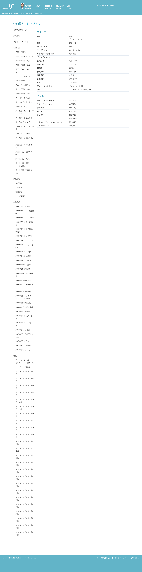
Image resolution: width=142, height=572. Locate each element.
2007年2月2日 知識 (22, 330)
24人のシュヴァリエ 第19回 (24, 505)
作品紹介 (28, 8)
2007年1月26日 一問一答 (23, 324)
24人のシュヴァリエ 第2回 (24, 380)
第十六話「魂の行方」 (23, 122)
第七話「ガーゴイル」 (23, 81)
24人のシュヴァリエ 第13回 (24, 463)
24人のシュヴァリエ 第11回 (24, 450)
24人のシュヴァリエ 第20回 (24, 512)
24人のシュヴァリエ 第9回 (24, 435)
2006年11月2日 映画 (23, 280)
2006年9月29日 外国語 (23, 260)
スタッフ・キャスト (36, 13)
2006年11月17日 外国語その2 (24, 286)
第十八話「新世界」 (22, 133)
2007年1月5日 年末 (22, 312)
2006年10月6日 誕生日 (23, 265)
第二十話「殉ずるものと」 (23, 146)
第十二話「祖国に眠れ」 (24, 102)
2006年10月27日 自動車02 (24, 274)
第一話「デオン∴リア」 (24, 56)
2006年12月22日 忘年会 (24, 307)
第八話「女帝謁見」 (22, 85)
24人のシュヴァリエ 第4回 (24, 394)
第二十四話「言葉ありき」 (23, 171)
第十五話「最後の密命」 (24, 118)
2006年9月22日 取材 (23, 256)
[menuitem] (27, 6)
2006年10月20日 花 (22, 269)
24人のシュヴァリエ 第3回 (24, 387)
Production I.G (7, 9)
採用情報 (48, 8)
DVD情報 (18, 183)
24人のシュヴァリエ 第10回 (24, 442)
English (112, 5)
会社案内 (58, 8)
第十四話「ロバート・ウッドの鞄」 (24, 112)
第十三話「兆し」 (22, 107)
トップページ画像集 (22, 367)
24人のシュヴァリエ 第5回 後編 (24, 407)
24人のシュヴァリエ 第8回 (24, 429)
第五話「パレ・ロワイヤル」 (24, 70)
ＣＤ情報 (18, 187)
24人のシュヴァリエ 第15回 (24, 477)
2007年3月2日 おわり (23, 350)
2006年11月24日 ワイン (24, 292)
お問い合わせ (135, 558)
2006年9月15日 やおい (23, 252)
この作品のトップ (20, 30)
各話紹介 (16, 48)
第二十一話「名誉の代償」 (23, 153)
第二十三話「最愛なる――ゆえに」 (23, 164)
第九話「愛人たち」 (22, 89)
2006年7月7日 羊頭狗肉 (24, 206)
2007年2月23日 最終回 (23, 345)
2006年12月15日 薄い (23, 303)
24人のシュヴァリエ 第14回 (24, 470)
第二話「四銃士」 (22, 52)
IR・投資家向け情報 (102, 5)
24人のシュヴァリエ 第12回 (24, 456)
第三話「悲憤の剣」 (22, 61)
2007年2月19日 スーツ (23, 341)
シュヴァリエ (24, 13)
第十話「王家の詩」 (22, 94)
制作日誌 (16, 202)
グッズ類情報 (20, 196)
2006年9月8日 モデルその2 (24, 246)
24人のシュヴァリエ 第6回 (24, 415)
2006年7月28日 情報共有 (24, 223)
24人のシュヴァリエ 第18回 (24, 498)
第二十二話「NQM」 (23, 159)
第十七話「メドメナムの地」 (24, 128)
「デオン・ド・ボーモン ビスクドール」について (24, 361)
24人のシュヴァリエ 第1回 (24, 373)
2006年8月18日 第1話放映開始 (24, 230)
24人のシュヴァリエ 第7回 (24, 422)
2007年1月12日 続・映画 (23, 317)
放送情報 (16, 36)
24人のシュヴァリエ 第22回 (24, 526)
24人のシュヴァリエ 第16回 (24, 484)
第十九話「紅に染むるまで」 (24, 139)
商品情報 (16, 179)
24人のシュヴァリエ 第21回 (24, 519)
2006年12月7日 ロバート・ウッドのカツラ (23, 297)
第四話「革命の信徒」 (23, 65)
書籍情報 (18, 192)
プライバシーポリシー (121, 558)
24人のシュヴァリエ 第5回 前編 (24, 401)
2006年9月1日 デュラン (24, 240)
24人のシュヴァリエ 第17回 (24, 491)
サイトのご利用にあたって (105, 558)
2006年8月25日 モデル (23, 236)
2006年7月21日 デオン (24, 218)
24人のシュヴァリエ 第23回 (24, 533)
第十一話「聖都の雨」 (23, 98)
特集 (15, 356)
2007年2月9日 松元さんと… (24, 335)
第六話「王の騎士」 (22, 76)
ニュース (39, 8)
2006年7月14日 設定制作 (24, 212)
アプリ (69, 8)
